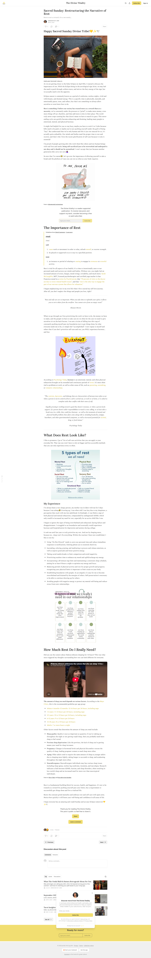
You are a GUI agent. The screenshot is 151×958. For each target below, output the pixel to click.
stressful (103, 261)
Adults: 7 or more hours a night (58, 725)
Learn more (69, 232)
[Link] (41, 31)
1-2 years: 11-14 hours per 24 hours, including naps (66, 712)
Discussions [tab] (57, 876)
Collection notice (89, 945)
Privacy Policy (88, 921)
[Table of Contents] (2, 479)
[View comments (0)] (51, 26)
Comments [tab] (48, 855)
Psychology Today (60, 380)
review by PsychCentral (67, 279)
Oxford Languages (60, 232)
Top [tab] (46, 876)
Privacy (76, 945)
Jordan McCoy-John (53, 20)
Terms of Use (84, 919)
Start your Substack (71, 950)
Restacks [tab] (55, 855)
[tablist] (51, 855)
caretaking (101, 385)
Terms (81, 945)
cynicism (51, 396)
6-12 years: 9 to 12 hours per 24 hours (60, 718)
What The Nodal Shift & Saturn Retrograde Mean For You (67, 881)
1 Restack (57, 830)
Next (101, 842)
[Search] (125, 3)
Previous (50, 842)
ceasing (78, 261)
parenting (93, 385)
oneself (88, 249)
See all (47, 919)
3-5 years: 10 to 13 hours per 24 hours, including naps (66, 715)
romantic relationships (54, 388)
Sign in (145, 3)
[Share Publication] (129, 3)
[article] (75, 886)
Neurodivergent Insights (64, 777)
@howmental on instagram (55, 204)
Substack (66, 954)
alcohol (103, 417)
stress (92, 382)
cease (51, 249)
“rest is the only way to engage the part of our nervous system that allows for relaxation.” (74, 283)
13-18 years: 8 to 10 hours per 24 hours (61, 722)
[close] (92, 893)
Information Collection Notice (75, 921)
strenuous (94, 261)
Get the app (84, 950)
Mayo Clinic (52, 777)
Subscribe (136, 3)
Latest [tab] (50, 876)
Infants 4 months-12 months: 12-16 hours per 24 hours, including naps (73, 708)
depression (58, 396)
